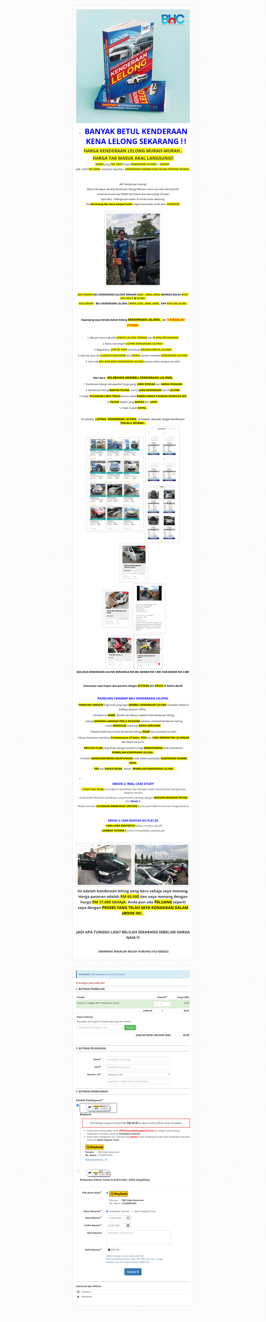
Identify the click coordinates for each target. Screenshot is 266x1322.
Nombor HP (93, 1074)
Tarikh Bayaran (92, 1225)
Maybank (85, 1114)
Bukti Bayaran (92, 1249)
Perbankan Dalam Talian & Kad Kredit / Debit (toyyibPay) (115, 1179)
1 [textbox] (161, 1004)
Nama (96, 1059)
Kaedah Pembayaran (89, 1100)
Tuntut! (130, 1027)
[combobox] (162, 1004)
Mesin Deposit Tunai (145, 1211)
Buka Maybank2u (95, 1159)
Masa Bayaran (92, 1217)
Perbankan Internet (119, 1211)
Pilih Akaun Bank (91, 1192)
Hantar (132, 1272)
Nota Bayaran (94, 1232)
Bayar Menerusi (92, 1211)
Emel (97, 1066)
